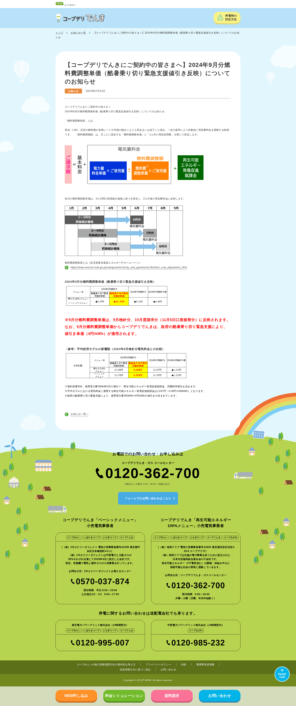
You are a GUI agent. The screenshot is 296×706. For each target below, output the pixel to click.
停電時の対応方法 (231, 17)
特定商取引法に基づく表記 (135, 669)
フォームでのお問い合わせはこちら (148, 498)
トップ (59, 32)
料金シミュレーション (124, 696)
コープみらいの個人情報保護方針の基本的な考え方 (106, 664)
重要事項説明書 (205, 664)
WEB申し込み (76, 696)
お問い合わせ (168, 669)
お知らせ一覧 (78, 32)
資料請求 (171, 696)
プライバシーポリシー (158, 664)
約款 (183, 664)
